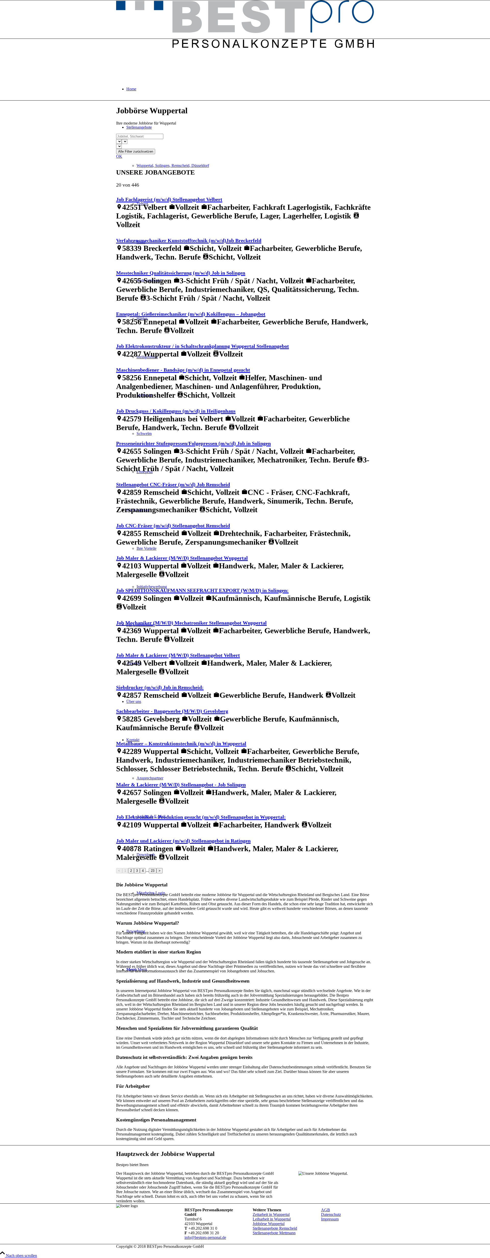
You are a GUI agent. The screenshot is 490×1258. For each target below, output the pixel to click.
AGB (325, 1210)
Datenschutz (331, 1214)
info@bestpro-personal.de (205, 1237)
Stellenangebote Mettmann (274, 1233)
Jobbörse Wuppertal (269, 1224)
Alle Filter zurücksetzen (135, 151)
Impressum (330, 1219)
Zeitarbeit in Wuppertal (271, 1214)
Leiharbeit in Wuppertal (272, 1219)
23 (152, 871)
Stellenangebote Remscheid (275, 1228)
